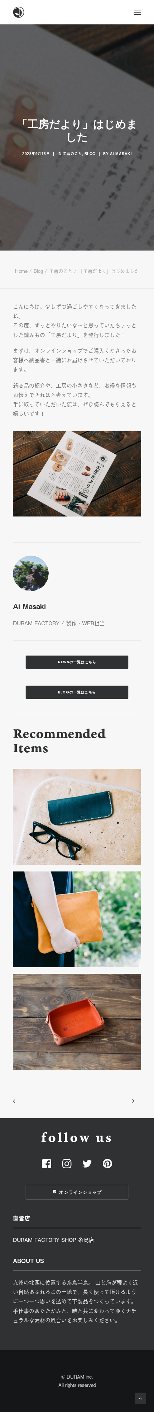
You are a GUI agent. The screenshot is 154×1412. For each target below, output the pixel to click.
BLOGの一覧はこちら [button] (77, 692)
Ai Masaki (121, 153)
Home (21, 270)
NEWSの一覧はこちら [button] (77, 662)
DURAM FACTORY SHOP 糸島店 (53, 1239)
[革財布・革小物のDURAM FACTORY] (77, 12)
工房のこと (72, 153)
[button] (137, 12)
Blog (90, 153)
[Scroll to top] (140, 1397)
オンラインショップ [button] (80, 1192)
